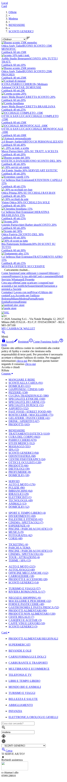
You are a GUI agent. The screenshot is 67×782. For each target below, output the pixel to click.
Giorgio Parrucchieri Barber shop (20, 224)
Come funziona (10, 273)
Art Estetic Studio (11, 170)
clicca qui (21, 360)
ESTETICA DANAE (13, 160)
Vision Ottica (8, 202)
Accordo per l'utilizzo (27, 295)
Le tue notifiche (19, 285)
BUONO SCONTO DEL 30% (43, 160)
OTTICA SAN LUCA (14, 116)
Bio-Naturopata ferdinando (16, 243)
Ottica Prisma (9, 192)
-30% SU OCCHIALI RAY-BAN (36, 192)
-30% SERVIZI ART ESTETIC (39, 170)
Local (4, 2)
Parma (32, 298)
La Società (15, 289)
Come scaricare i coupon (34, 282)
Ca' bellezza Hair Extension (17, 180)
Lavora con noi (22, 292)
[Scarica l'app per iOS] (8, 308)
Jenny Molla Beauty (12, 96)
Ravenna (14, 301)
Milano (15, 298)
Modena (23, 298)
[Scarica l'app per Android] (12, 305)
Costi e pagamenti (46, 276)
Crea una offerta (10, 282)
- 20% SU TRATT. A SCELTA (40, 151)
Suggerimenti (35, 285)
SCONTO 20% (48, 224)
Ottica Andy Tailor (12, 45)
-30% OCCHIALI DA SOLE (33, 202)
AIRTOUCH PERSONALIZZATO (42, 141)
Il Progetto (28, 279)
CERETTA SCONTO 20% (39, 96)
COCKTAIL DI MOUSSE (26, 87)
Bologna (6, 298)
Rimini (22, 301)
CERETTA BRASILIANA (39, 106)
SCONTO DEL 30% (32, 234)
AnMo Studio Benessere (15, 58)
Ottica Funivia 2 (10, 234)
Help (59, 276)
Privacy (35, 292)
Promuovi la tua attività (23, 276)
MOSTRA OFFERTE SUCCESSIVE (23, 266)
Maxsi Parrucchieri (12, 151)
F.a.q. (12, 295)
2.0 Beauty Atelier (11, 141)
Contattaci (7, 292)
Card (4, 6)
